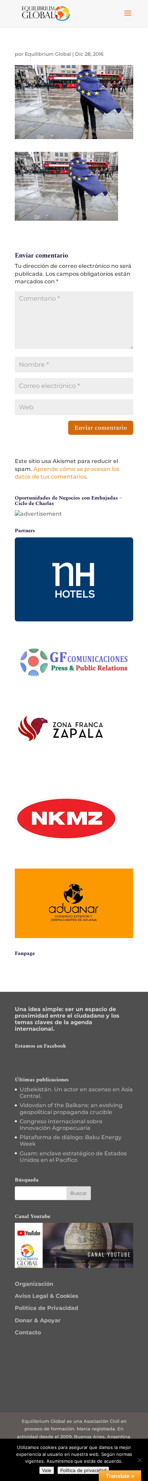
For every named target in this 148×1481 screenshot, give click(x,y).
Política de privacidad (83, 1470)
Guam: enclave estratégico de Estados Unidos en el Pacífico (73, 1156)
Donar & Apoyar (38, 1320)
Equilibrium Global (48, 54)
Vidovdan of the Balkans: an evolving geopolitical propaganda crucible (71, 1108)
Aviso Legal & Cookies (46, 1296)
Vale (46, 1470)
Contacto (28, 1332)
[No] (139, 1460)
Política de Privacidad (46, 1308)
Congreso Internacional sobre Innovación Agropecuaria (61, 1124)
